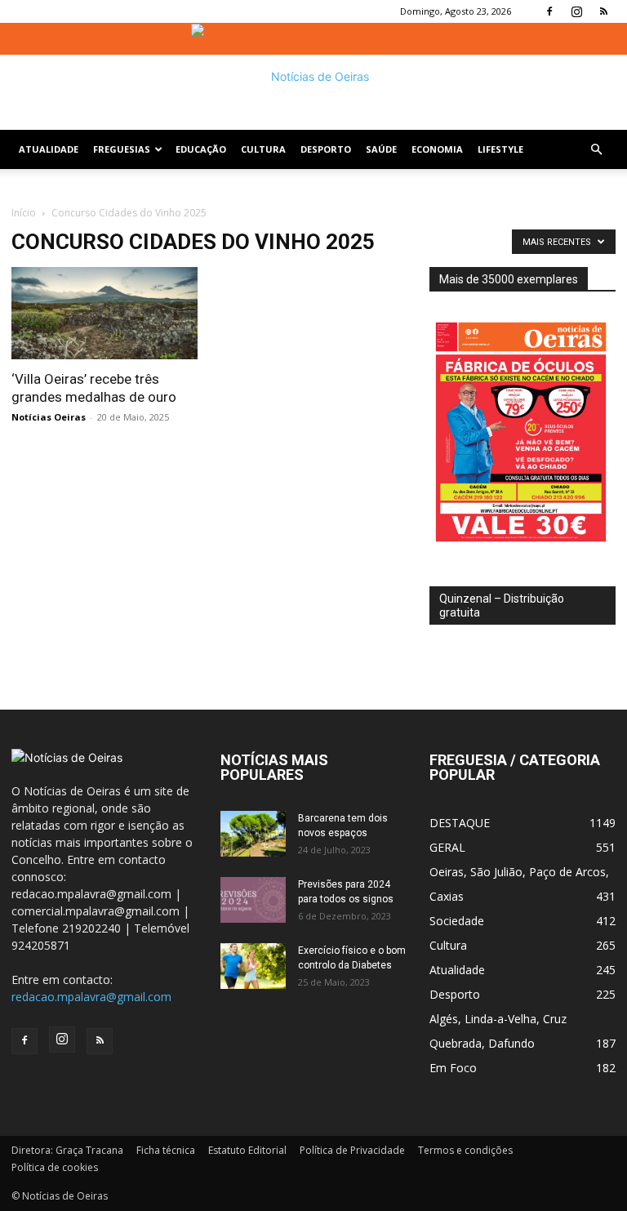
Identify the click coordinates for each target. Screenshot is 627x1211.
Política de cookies (54, 1167)
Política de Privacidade (352, 1150)
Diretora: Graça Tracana (67, 1150)
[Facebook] (549, 11)
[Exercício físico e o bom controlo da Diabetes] (253, 966)
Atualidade (48, 149)
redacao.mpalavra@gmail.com (91, 996)
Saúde (381, 149)
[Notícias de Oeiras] (313, 77)
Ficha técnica (165, 1150)
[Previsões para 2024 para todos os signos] (253, 900)
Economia (437, 149)
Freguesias (121, 149)
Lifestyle (500, 149)
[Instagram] (576, 11)
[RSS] (603, 11)
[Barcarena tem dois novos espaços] (253, 834)
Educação (201, 149)
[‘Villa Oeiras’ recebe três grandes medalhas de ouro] (104, 313)
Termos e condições (465, 1150)
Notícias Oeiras (48, 417)
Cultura (263, 149)
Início (23, 213)
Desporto (325, 149)
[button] (596, 150)
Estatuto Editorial (247, 1150)
